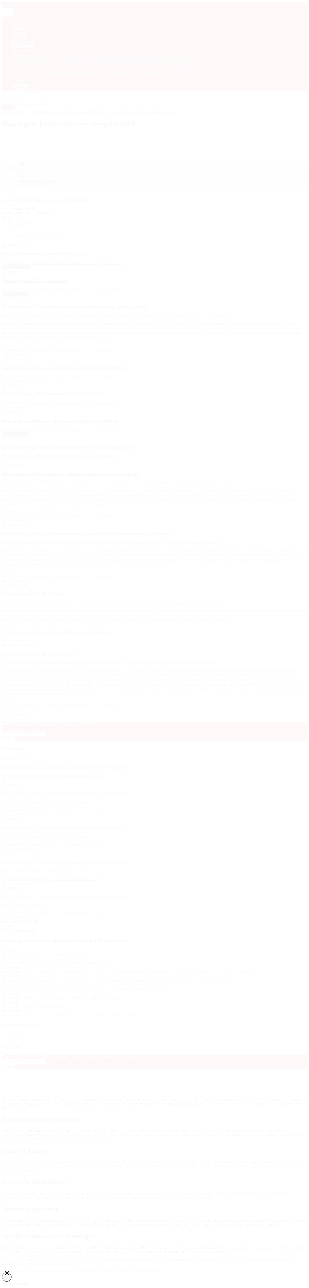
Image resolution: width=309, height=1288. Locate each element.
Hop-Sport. (11, 913)
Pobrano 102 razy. (89, 913)
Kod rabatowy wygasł (19, 917)
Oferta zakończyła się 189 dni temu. (47, 913)
